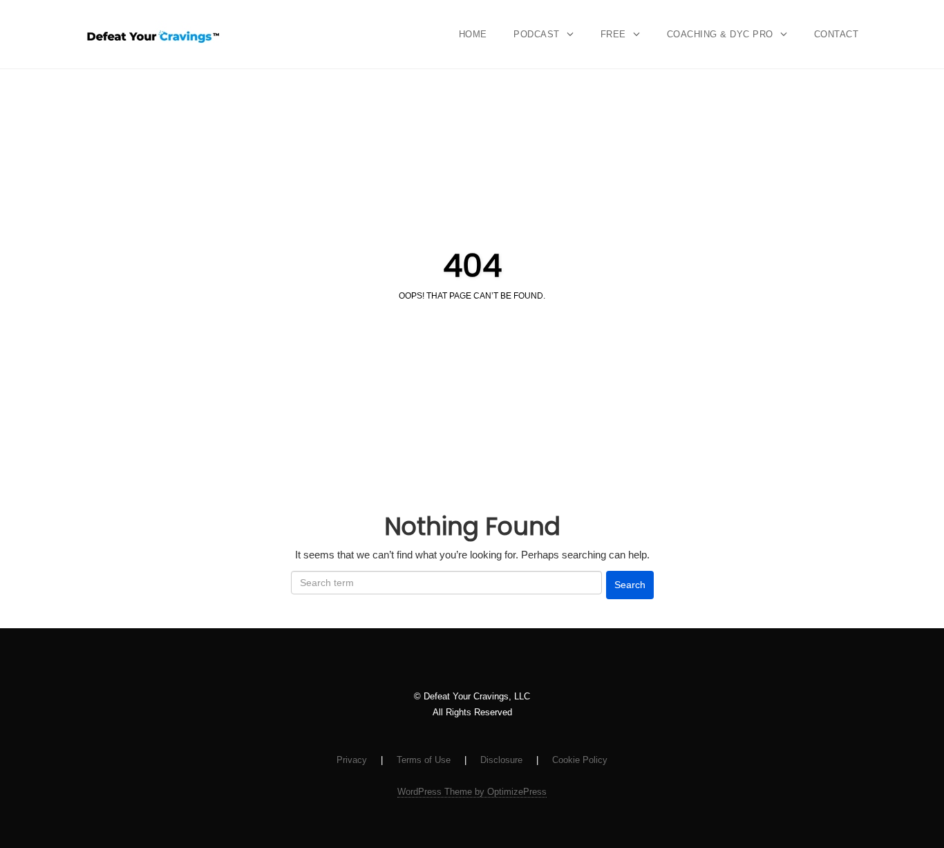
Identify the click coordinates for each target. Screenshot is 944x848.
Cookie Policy (579, 760)
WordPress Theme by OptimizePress (472, 791)
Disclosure (501, 760)
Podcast (536, 34)
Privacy (352, 760)
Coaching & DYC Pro (720, 34)
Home (473, 34)
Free (613, 34)
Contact (836, 34)
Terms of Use (424, 760)
